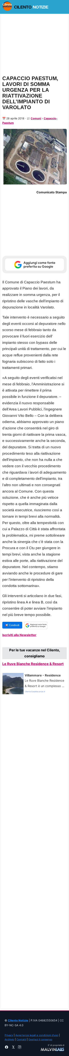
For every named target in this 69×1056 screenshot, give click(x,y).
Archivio (9, 1039)
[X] (13, 1047)
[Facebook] (6, 1047)
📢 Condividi (12, 625)
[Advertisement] (34, 853)
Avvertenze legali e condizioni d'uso (36, 1035)
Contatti (21, 1039)
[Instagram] (19, 1047)
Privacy (9, 1035)
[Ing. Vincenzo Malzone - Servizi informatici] (52, 1049)
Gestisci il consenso (40, 1039)
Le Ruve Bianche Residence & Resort (33, 664)
